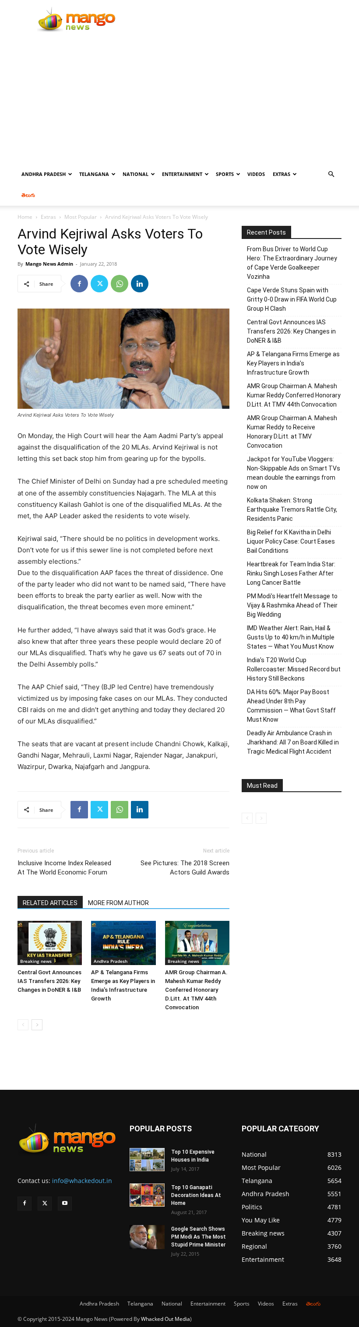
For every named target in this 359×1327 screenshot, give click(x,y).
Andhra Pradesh (43, 174)
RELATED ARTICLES (50, 902)
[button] (330, 174)
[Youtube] (65, 1204)
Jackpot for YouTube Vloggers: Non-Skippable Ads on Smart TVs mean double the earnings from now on (293, 473)
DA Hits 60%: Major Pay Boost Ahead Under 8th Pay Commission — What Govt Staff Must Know (291, 705)
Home (25, 217)
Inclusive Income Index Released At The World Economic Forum (64, 867)
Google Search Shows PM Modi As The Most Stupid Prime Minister (198, 1237)
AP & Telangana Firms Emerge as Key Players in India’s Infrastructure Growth (293, 363)
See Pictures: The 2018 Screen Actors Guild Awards (185, 867)
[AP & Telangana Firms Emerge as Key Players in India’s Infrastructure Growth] (123, 943)
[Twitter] (99, 283)
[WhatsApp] (119, 283)
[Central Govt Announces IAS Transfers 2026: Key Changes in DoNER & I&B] (50, 943)
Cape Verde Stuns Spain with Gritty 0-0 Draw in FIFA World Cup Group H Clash (292, 299)
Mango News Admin (49, 263)
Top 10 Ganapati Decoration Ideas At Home (196, 1195)
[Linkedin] (139, 283)
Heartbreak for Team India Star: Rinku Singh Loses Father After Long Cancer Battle (291, 573)
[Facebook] (79, 283)
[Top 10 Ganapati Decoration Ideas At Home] (147, 1195)
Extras (281, 174)
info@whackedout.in (82, 1180)
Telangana (94, 174)
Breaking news (36, 961)
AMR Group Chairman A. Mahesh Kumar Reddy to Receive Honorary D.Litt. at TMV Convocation (292, 431)
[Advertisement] (179, 98)
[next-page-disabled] (261, 818)
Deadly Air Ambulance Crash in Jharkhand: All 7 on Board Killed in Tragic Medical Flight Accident (293, 742)
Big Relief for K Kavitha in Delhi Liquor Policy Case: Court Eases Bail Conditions (291, 541)
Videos (256, 174)
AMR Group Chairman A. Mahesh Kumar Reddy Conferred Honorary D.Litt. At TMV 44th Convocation (196, 990)
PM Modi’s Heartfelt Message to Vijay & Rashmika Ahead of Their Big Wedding (292, 605)
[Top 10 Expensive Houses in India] (147, 1160)
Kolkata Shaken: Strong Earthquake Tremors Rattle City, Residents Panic (292, 509)
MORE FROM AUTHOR (118, 902)
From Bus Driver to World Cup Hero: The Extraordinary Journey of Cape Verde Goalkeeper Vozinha (292, 263)
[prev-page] (23, 1024)
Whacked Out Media (165, 1319)
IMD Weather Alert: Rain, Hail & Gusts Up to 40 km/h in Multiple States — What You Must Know (290, 637)
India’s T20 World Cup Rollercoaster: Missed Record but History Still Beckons (294, 669)
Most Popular (80, 217)
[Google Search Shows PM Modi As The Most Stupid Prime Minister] (147, 1237)
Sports (225, 174)
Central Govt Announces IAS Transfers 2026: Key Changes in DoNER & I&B (49, 981)
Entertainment (182, 174)
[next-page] (37, 1024)
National (135, 174)
